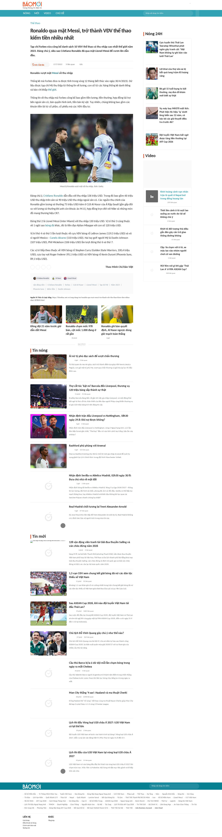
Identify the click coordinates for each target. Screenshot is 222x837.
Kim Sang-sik (29, 808)
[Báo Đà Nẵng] (73, 550)
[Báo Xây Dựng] (162, 146)
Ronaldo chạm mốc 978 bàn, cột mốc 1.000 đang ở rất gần (81, 330)
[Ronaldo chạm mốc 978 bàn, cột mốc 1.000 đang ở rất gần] (82, 314)
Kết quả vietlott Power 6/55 (97, 808)
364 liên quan (88, 637)
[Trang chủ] (32, 5)
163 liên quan (84, 450)
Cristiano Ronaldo (53, 195)
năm (157, 794)
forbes (67, 285)
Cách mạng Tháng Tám (57, 801)
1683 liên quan (88, 611)
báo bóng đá (79, 794)
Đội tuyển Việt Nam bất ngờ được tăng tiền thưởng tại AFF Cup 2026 (173, 138)
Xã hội (99, 804)
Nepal (72, 798)
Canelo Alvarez (58, 238)
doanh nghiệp (62, 804)
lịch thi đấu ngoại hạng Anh (35, 804)
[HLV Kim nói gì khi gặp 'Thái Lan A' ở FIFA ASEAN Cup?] (152, 270)
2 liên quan (83, 360)
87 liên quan (84, 511)
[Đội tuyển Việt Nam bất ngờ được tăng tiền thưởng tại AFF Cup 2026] (152, 139)
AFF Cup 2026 (41, 801)
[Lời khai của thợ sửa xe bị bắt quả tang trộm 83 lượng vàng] (152, 74)
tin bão (27, 798)
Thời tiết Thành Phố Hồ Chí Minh (137, 798)
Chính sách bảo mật (29, 825)
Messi (55, 73)
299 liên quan (172, 202)
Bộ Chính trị (153, 804)
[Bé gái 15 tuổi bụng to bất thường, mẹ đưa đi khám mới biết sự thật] (152, 93)
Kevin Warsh (140, 801)
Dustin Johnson (64, 289)
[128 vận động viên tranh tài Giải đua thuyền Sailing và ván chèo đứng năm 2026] (48, 552)
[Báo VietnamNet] (71, 581)
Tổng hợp (51, 820)
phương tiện (41, 808)
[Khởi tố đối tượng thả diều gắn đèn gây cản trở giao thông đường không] (152, 233)
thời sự (164, 801)
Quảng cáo (26, 828)
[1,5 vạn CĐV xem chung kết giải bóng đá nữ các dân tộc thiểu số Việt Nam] (48, 584)
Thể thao (35, 23)
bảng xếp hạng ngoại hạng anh (99, 794)
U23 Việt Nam (119, 794)
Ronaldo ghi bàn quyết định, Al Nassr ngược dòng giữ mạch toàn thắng (116, 330)
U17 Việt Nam (191, 798)
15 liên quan (175, 240)
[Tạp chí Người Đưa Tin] (161, 100)
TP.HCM (51, 804)
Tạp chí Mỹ (104, 285)
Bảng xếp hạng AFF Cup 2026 (60, 808)
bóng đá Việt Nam (185, 801)
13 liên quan (87, 760)
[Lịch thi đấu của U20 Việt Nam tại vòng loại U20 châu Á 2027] (48, 763)
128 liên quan (170, 273)
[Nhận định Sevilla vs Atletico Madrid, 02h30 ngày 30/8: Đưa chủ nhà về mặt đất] (48, 486)
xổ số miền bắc (30, 794)
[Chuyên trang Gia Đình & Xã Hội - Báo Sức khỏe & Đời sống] (72, 637)
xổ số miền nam (164, 798)
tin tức (194, 804)
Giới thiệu (26, 820)
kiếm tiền (51, 289)
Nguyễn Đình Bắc (168, 794)
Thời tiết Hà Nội (117, 808)
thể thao (140, 794)
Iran (154, 798)
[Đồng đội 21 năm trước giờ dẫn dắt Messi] (46, 314)
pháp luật (130, 794)
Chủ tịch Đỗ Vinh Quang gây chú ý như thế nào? (96, 633)
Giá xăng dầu (74, 801)
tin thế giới (141, 804)
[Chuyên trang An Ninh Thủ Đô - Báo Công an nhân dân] (103, 338)
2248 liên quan (88, 697)
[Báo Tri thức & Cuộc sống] (38, 64)
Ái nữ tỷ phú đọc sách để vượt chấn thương (94, 356)
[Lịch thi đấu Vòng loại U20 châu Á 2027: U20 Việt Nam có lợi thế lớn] (48, 733)
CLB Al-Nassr (78, 285)
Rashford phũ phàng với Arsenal (87, 445)
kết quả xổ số (79, 808)
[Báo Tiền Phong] (72, 484)
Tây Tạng (108, 804)
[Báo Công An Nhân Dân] (165, 240)
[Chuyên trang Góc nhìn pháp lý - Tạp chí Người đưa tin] (161, 60)
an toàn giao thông (181, 804)
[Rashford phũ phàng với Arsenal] (48, 456)
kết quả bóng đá (108, 798)
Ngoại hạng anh (126, 801)
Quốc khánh (81, 798)
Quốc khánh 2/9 (52, 798)
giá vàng (190, 794)
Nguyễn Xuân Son (88, 804)
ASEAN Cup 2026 (111, 801)
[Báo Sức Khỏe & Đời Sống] (163, 203)
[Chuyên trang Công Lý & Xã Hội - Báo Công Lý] (68, 338)
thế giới (52, 89)
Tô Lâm (120, 798)
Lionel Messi (72, 278)
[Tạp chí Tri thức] (32, 334)
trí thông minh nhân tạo (48, 794)
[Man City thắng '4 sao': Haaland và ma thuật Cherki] (48, 703)
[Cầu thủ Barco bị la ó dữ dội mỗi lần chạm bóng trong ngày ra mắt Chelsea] (48, 673)
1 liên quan (85, 424)
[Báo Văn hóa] (71, 424)
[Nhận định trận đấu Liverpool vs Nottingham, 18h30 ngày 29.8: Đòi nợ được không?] (48, 426)
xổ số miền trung (96, 801)
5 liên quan (86, 671)
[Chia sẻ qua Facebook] (32, 267)
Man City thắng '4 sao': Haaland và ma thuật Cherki (98, 692)
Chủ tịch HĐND (153, 801)
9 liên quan (70, 64)
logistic (173, 801)
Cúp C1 (84, 801)
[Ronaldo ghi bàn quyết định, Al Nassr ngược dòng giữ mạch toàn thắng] (117, 314)
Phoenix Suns (38, 289)
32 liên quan (87, 581)
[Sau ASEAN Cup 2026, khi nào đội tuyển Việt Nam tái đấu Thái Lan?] (48, 613)
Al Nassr (58, 278)
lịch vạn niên (38, 798)
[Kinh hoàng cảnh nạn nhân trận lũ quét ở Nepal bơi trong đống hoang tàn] (152, 196)
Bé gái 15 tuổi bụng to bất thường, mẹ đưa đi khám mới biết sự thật (172, 92)
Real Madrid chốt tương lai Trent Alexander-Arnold (98, 506)
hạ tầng (150, 794)
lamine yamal (93, 798)
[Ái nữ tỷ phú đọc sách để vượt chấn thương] (48, 366)
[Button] (197, 13)
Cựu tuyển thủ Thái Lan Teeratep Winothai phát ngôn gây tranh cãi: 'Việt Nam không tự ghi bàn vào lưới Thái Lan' (173, 50)
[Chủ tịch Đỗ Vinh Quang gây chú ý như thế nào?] (48, 643)
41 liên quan (86, 394)
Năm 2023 (115, 285)
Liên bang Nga (165, 804)
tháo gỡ (63, 798)
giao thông (74, 804)
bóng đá (49, 225)
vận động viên (39, 285)
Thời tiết (129, 808)
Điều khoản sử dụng (29, 823)
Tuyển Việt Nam (66, 794)
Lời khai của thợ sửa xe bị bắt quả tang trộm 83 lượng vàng (173, 72)
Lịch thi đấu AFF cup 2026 (124, 804)
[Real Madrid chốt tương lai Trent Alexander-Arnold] (48, 517)
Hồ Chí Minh (28, 801)
